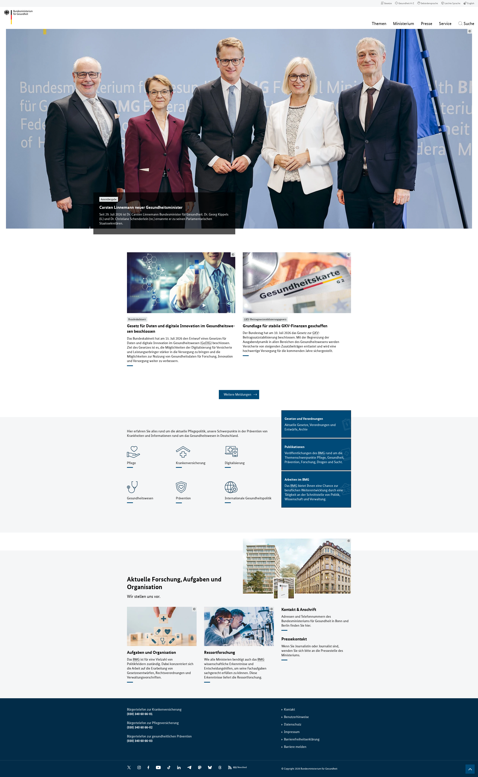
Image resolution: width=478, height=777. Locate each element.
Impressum (292, 732)
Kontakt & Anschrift (298, 609)
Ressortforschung (219, 652)
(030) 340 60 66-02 (140, 727)
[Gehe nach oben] (470, 769)
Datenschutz (292, 724)
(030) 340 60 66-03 (140, 741)
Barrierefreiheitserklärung (301, 739)
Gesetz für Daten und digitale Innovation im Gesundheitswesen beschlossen (181, 328)
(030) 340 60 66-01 (140, 714)
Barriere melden (295, 747)
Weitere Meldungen (237, 394)
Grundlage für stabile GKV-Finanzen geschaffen (285, 325)
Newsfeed (240, 767)
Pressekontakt (294, 639)
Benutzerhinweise (296, 717)
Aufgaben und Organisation (151, 652)
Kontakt (289, 709)
